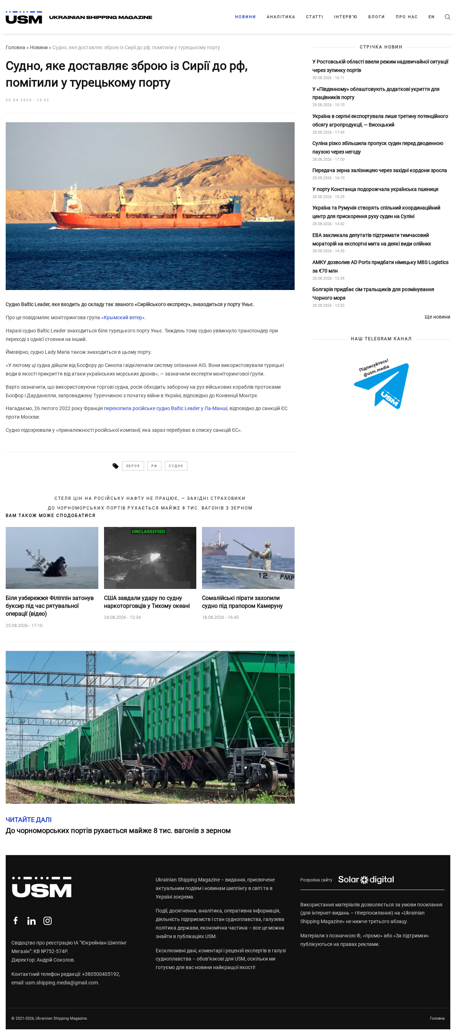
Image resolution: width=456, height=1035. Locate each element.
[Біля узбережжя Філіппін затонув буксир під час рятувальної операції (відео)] (52, 558)
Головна (15, 47)
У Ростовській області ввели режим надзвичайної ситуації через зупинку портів (380, 66)
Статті (314, 17)
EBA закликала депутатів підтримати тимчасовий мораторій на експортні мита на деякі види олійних (372, 239)
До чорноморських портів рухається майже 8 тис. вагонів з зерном (150, 508)
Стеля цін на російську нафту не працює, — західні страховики (150, 498)
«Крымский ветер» (123, 317)
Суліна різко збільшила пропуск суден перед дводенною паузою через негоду (377, 147)
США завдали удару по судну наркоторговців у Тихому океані (147, 602)
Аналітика (281, 17)
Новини (245, 17)
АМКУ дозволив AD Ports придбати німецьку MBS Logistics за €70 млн (380, 266)
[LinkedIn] (31, 921)
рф (154, 466)
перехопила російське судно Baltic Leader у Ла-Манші (165, 408)
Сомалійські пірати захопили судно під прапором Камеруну (242, 602)
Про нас (407, 17)
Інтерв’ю (346, 17)
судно (176, 466)
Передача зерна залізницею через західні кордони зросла (379, 171)
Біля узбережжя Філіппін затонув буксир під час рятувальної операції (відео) (50, 606)
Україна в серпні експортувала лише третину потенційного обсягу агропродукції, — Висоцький (380, 120)
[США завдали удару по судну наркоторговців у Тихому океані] (150, 558)
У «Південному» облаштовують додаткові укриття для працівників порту (376, 93)
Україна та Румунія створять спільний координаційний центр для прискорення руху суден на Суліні (376, 212)
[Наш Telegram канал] (381, 384)
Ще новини (437, 317)
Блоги (376, 17)
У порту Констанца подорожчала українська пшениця (376, 189)
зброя (133, 466)
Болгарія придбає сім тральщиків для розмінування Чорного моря (373, 293)
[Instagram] (47, 921)
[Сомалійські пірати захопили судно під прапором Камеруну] (248, 558)
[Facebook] (15, 921)
